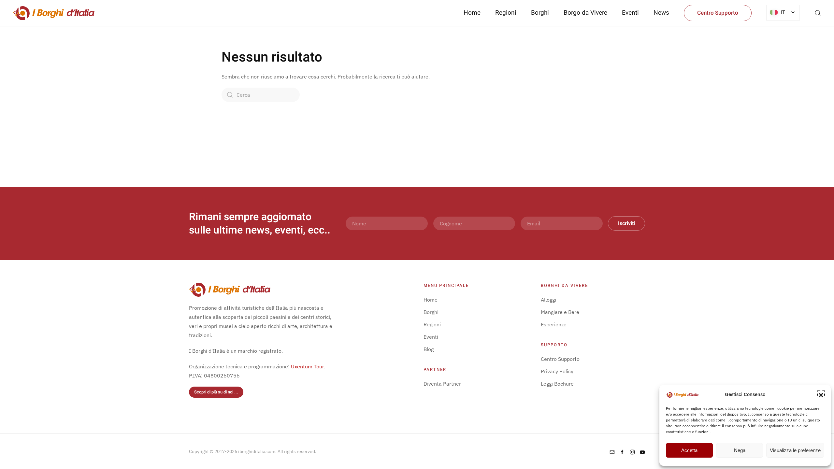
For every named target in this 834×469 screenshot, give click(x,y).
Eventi (630, 12)
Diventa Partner (442, 383)
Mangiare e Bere (560, 312)
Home (472, 12)
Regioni (432, 324)
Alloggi (548, 299)
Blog (429, 349)
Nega (739, 450)
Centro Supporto (717, 13)
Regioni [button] (505, 12)
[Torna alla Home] (53, 13)
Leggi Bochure (557, 383)
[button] (821, 394)
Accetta (689, 450)
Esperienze (554, 324)
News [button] (661, 12)
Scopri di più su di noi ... (216, 392)
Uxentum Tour (307, 366)
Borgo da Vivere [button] (585, 12)
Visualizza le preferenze (795, 450)
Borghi (540, 12)
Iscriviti (626, 223)
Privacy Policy (557, 371)
